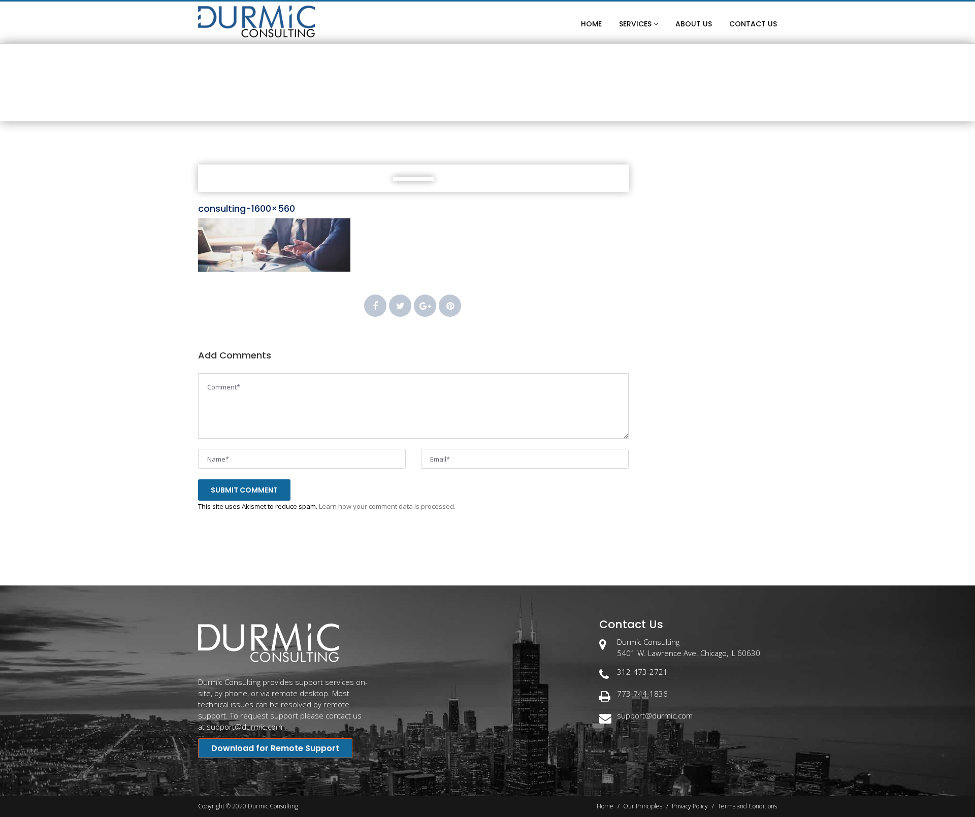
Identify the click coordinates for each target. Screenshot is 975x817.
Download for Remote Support (275, 748)
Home (449, 104)
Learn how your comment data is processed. (387, 506)
